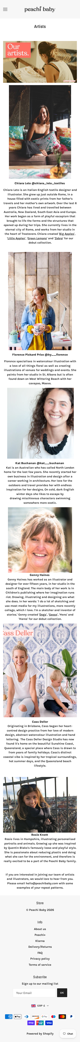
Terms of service (40, 964)
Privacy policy (40, 958)
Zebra (59, 238)
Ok (62, 992)
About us (40, 929)
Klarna (40, 941)
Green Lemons (37, 238)
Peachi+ (40, 935)
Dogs (42, 614)
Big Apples (66, 234)
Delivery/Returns (40, 947)
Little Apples (16, 238)
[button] (40, 1006)
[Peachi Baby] (40, 9)
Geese (53, 614)
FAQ (40, 953)
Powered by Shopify (40, 1033)
